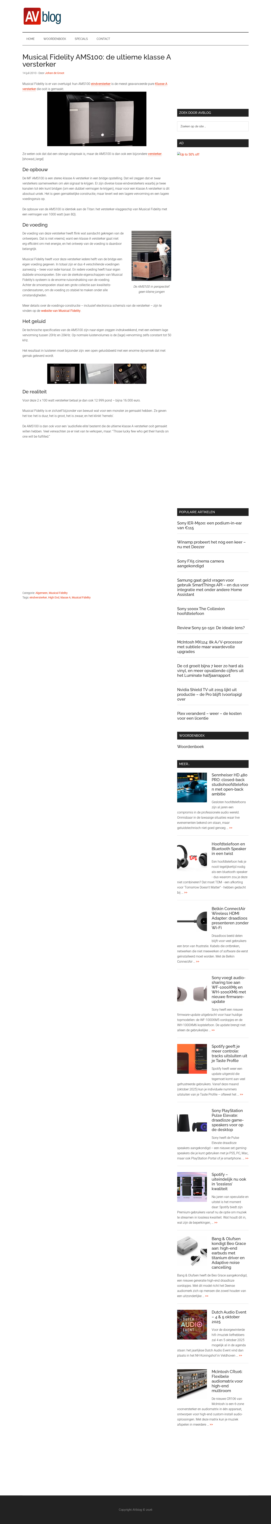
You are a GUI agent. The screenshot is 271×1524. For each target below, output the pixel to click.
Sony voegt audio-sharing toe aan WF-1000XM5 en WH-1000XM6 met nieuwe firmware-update (229, 989)
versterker (154, 154)
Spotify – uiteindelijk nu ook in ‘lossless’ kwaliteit (229, 1181)
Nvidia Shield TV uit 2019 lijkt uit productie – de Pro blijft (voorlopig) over (209, 694)
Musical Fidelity (58, 592)
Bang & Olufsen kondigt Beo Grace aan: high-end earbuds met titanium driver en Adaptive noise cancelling (229, 1253)
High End (53, 597)
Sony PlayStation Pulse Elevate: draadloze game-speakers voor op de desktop (228, 1120)
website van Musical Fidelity (61, 311)
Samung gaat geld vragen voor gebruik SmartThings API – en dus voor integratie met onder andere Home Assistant (213, 587)
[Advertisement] (96, 489)
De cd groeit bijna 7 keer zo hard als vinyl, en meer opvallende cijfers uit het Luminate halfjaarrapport (210, 671)
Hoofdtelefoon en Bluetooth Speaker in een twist (229, 849)
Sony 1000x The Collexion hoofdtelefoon (201, 611)
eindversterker (101, 84)
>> (230, 828)
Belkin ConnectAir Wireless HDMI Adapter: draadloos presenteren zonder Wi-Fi (230, 918)
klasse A (66, 597)
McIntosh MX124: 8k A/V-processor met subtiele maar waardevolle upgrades (209, 647)
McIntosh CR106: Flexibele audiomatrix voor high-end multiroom (227, 1381)
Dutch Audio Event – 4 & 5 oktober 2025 (229, 1317)
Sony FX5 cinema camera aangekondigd (200, 563)
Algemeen (42, 592)
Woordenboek (190, 746)
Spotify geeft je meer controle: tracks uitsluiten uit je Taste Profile (229, 1053)
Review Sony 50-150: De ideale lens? (211, 627)
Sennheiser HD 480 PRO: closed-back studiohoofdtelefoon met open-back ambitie (230, 784)
